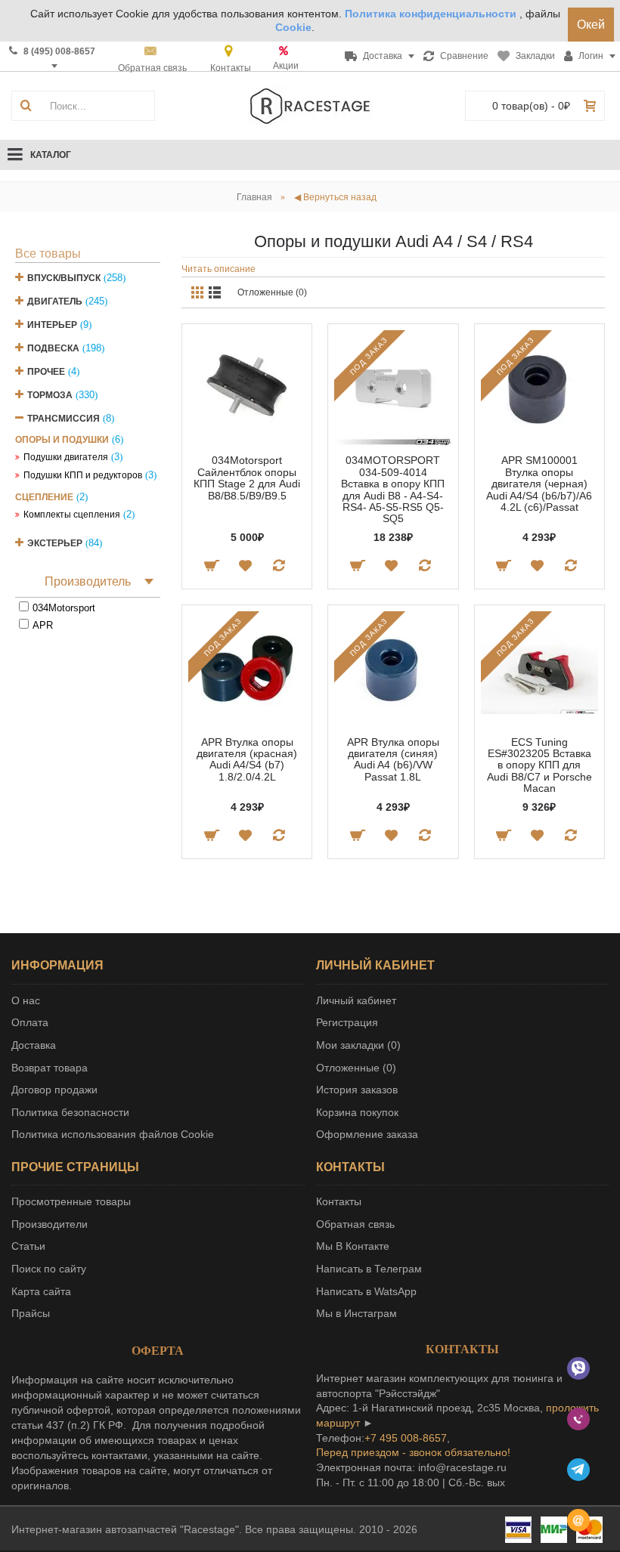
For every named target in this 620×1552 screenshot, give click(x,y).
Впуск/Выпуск (64, 278)
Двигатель (54, 301)
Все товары (48, 253)
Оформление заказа (367, 1134)
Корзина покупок (357, 1112)
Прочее (46, 371)
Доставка (33, 1045)
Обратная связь (355, 1224)
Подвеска (53, 348)
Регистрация (347, 1022)
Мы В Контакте (352, 1246)
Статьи (28, 1246)
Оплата (29, 1022)
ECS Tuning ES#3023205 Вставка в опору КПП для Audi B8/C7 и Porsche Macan (539, 765)
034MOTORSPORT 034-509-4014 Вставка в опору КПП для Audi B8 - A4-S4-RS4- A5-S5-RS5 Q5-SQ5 (393, 489)
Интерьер (52, 325)
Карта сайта (41, 1291)
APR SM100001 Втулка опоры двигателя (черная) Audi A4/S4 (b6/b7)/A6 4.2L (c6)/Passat (539, 483)
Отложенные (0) (272, 292)
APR (43, 625)
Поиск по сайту (48, 1269)
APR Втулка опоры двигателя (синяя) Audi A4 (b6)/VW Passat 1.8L (393, 759)
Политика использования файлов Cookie (112, 1134)
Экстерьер (54, 543)
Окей (591, 24)
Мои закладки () (358, 1045)
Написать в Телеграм (369, 1269)
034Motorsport (64, 608)
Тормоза (50, 395)
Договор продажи (54, 1090)
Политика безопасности (70, 1112)
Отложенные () (356, 1068)
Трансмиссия (63, 418)
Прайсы (30, 1313)
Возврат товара (49, 1068)
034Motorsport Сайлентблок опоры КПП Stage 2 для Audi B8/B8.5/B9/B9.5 (247, 477)
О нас (25, 1000)
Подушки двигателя (65, 457)
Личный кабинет (356, 1000)
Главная (254, 197)
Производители (49, 1224)
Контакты (338, 1201)
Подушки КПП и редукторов (82, 475)
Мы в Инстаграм (356, 1313)
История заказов (357, 1090)
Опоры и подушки (62, 439)
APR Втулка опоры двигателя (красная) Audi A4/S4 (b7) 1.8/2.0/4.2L (247, 759)
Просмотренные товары (71, 1201)
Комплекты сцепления (71, 514)
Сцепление (44, 497)
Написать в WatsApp (366, 1291)
